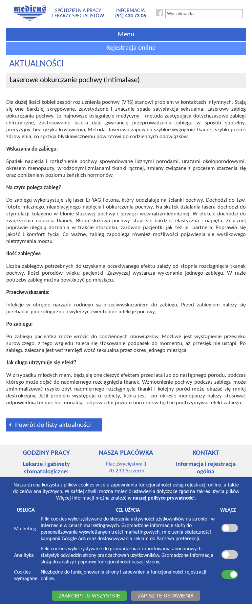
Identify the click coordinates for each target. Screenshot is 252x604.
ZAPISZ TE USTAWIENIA (166, 595)
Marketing (25, 529)
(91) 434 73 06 (130, 16)
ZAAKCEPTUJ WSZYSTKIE (89, 595)
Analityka (24, 555)
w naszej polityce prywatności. (162, 498)
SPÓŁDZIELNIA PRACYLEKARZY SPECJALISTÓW (78, 13)
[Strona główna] (29, 20)
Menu (126, 34)
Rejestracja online (131, 48)
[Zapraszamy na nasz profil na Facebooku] (159, 15)
